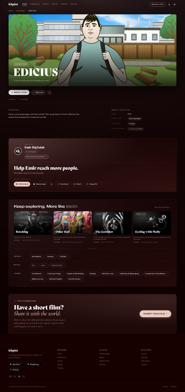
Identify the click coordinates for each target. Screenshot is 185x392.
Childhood (36, 273)
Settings (144, 357)
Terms (165, 386)
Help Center (145, 361)
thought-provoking (56, 265)
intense (43, 265)
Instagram (32, 151)
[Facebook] (19, 376)
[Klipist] (13, 350)
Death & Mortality (75, 273)
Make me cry (37, 279)
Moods (55, 4)
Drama (50, 256)
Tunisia (132, 123)
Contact (144, 364)
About (101, 357)
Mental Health (55, 279)
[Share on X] (51, 184)
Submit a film (158, 4)
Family (93, 273)
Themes (64, 4)
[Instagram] (10, 376)
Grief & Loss (108, 273)
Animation (20, 10)
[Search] (169, 4)
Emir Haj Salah (135, 118)
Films (24, 4)
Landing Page (104, 354)
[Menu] (174, 4)
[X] (14, 376)
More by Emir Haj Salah (35, 156)
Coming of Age (54, 273)
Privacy (173, 386)
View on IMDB (136, 128)
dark (33, 265)
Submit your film (154, 314)
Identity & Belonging (129, 273)
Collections (35, 4)
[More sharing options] (102, 184)
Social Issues (74, 279)
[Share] (49, 92)
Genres (46, 4)
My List (73, 4)
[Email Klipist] (23, 376)
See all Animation (162, 207)
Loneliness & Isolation (155, 273)
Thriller (63, 256)
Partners (102, 364)
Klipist (13, 4)
